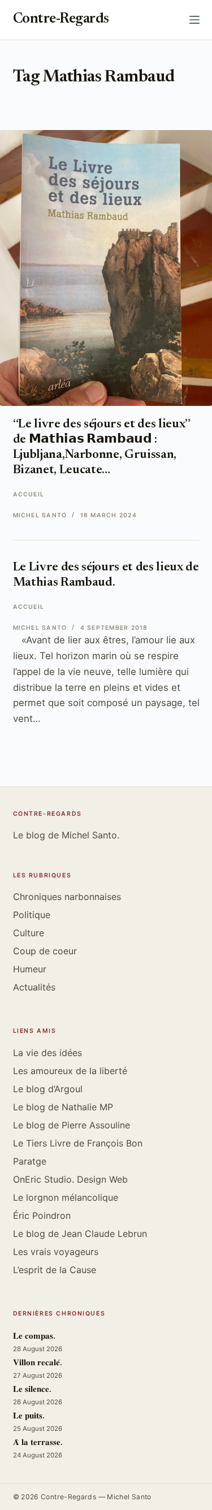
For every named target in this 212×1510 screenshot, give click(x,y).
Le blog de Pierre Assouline (71, 1125)
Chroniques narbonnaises (67, 896)
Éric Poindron (42, 1215)
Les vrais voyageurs (55, 1251)
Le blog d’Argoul (48, 1088)
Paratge (29, 1161)
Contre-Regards (61, 19)
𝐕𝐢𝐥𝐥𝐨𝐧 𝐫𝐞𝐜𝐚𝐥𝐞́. (37, 1363)
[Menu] (194, 20)
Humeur (29, 969)
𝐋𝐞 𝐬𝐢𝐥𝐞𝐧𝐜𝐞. (32, 1390)
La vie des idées (47, 1052)
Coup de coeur (45, 951)
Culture (28, 932)
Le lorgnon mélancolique (65, 1197)
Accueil (29, 494)
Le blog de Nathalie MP (63, 1107)
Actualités (34, 987)
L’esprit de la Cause (54, 1269)
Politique (31, 914)
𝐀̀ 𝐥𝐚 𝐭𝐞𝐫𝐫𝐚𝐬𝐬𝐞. (38, 1443)
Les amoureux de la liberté (70, 1070)
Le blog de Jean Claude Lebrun (80, 1233)
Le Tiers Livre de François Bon (77, 1143)
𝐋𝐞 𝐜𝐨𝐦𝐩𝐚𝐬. (34, 1336)
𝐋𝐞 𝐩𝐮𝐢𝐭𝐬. (29, 1416)
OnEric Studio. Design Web (70, 1179)
